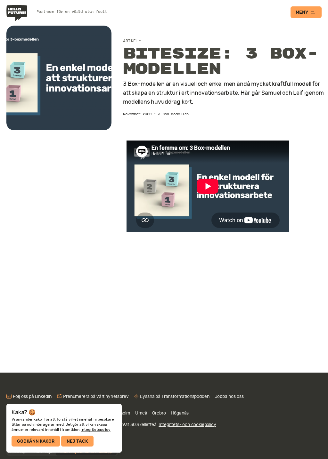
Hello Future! (17, 13)
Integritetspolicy (96, 429)
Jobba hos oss (229, 396)
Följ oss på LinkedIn (32, 396)
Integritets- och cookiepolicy (187, 424)
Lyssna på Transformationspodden (174, 396)
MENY (302, 12)
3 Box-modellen (173, 114)
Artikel (130, 41)
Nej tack (77, 441)
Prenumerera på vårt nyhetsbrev (95, 396)
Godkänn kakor (35, 441)
